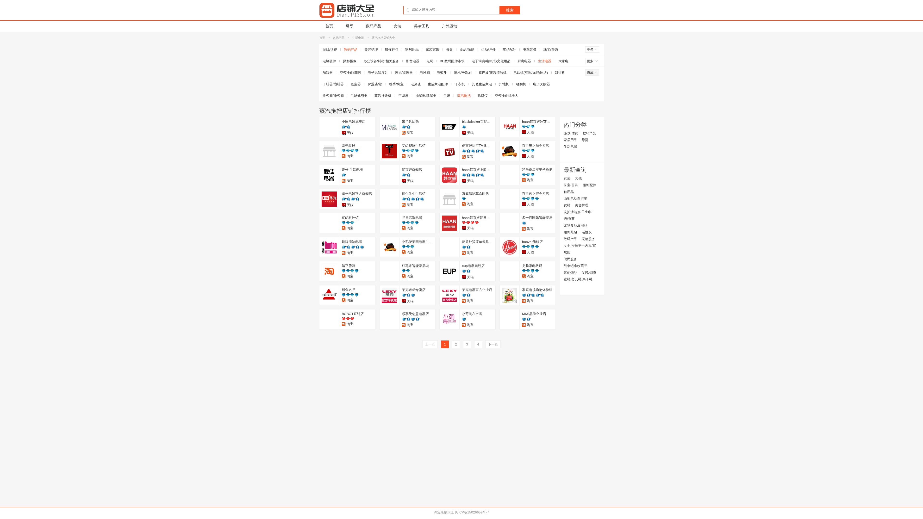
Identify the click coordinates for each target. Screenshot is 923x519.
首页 (329, 26)
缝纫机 (521, 84)
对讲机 (560, 72)
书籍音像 (529, 49)
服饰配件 (589, 185)
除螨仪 (483, 96)
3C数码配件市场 (452, 61)
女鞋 (567, 205)
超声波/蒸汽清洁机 (492, 72)
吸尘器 (356, 84)
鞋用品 (569, 192)
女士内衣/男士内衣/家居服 (580, 249)
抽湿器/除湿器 (426, 96)
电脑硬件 (329, 61)
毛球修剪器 (359, 96)
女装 (397, 26)
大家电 (563, 61)
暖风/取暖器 (404, 72)
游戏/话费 (330, 49)
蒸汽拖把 (464, 96)
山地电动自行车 (575, 198)
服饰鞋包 (391, 49)
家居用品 (412, 49)
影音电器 (412, 61)
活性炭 (587, 232)
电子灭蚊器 (541, 84)
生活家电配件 (438, 84)
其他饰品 (570, 272)
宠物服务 (588, 239)
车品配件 (509, 49)
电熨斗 (442, 72)
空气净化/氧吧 (350, 72)
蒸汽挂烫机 (382, 96)
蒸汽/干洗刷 (463, 72)
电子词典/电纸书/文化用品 (491, 61)
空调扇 (403, 96)
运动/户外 (488, 49)
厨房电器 (524, 61)
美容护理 (371, 49)
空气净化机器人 (506, 96)
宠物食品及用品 (575, 225)
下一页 (493, 344)
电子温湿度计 (378, 72)
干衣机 (460, 84)
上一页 (430, 344)
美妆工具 (421, 26)
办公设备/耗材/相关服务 (381, 61)
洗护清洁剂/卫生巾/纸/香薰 (578, 215)
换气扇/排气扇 (333, 96)
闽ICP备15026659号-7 (472, 512)
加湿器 (328, 72)
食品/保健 (467, 49)
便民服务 (570, 259)
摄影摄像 (349, 61)
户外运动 (449, 26)
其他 (578, 178)
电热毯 (416, 84)
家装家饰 (432, 49)
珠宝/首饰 (550, 49)
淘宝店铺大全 (444, 512)
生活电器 (358, 37)
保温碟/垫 (375, 84)
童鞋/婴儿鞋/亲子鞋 (578, 279)
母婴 (349, 26)
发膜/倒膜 (589, 272)
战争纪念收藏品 (575, 266)
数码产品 (373, 26)
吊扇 (446, 96)
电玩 (429, 61)
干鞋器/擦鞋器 (333, 84)
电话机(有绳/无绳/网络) (530, 72)
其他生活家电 (482, 84)
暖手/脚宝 (396, 84)
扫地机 (504, 84)
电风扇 (425, 72)
